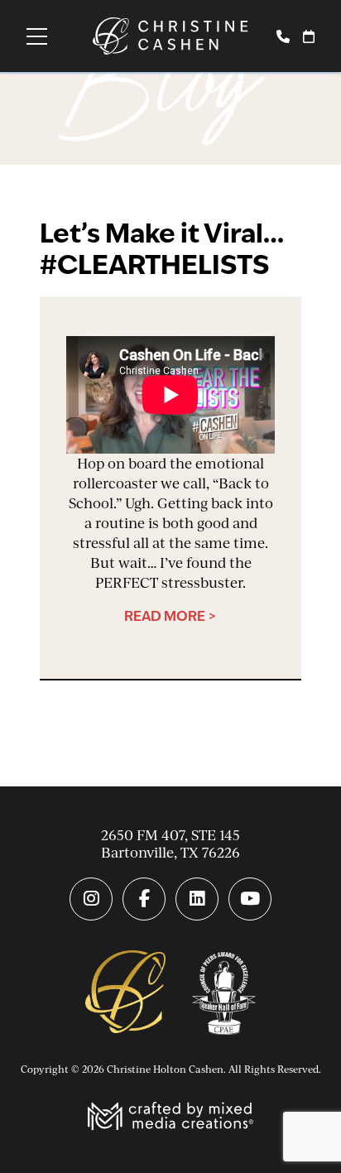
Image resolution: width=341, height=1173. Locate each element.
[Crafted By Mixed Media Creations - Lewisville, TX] (170, 1118)
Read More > (170, 616)
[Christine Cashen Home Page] (170, 36)
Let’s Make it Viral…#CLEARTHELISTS (162, 248)
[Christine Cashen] (125, 993)
